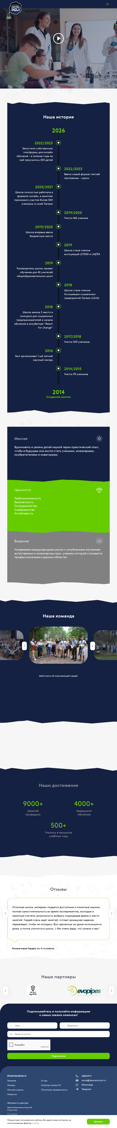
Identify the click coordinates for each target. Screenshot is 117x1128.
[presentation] (24, 646)
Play (58, 38)
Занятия (11, 1080)
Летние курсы (15, 1090)
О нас (44, 1080)
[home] (13, 10)
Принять (98, 1121)
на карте (13, 1114)
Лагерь (11, 1085)
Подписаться (58, 1056)
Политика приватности (54, 1090)
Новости (12, 1094)
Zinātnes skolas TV (51, 1085)
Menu (107, 4)
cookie (35, 1123)
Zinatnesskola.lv (17, 1075)
